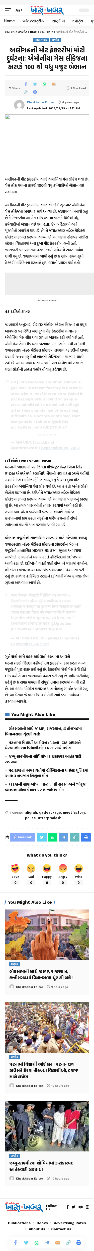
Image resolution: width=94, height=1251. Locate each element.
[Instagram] (87, 1207)
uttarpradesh (49, 818)
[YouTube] (80, 1207)
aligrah (31, 812)
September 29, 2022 (60, 448)
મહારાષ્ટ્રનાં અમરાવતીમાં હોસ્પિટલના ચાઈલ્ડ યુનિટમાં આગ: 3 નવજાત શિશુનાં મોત (46, 773)
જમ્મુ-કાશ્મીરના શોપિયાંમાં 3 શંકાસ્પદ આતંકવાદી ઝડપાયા (43, 759)
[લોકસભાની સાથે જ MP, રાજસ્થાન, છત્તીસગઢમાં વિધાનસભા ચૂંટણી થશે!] (47, 934)
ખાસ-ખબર (41, 40)
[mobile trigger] (9, 10)
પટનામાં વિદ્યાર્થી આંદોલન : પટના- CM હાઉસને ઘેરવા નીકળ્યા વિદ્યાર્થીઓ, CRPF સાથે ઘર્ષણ (43, 745)
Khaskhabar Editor (40, 102)
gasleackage (50, 812)
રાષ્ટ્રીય (55, 40)
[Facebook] (67, 1207)
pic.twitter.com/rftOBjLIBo (36, 629)
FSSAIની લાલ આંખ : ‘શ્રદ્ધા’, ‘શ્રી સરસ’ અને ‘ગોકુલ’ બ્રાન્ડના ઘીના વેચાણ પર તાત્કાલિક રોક (45, 787)
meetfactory (74, 812)
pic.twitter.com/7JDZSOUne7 (39, 427)
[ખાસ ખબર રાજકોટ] (47, 10)
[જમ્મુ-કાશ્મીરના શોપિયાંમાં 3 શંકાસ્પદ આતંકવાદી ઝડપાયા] (47, 1126)
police (30, 818)
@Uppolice (61, 623)
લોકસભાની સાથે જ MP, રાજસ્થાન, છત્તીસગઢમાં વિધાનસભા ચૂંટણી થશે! (43, 731)
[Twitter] (73, 1207)
